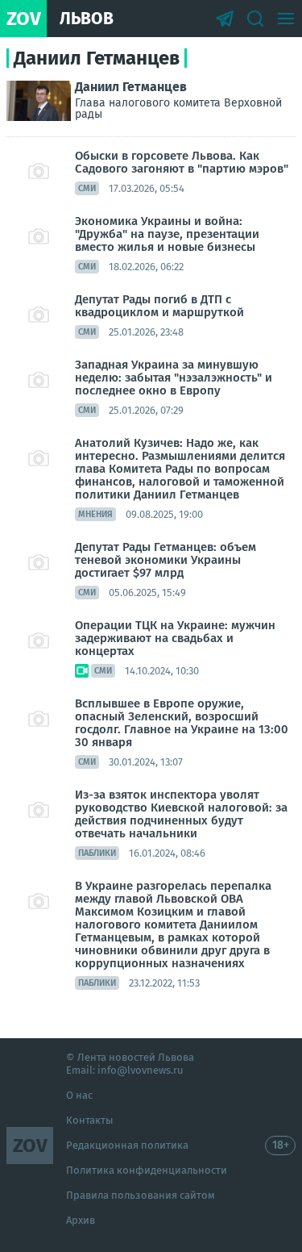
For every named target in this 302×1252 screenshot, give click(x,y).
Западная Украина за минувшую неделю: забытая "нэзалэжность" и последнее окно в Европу (173, 377)
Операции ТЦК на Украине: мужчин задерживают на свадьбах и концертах (175, 638)
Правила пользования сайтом (140, 1195)
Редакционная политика (127, 1145)
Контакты (90, 1120)
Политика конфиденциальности (146, 1170)
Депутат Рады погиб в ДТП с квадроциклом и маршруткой (159, 305)
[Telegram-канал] (224, 18)
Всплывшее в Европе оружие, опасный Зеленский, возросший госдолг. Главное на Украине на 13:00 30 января (181, 722)
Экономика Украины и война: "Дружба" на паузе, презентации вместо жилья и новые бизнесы (167, 234)
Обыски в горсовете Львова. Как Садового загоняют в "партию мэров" (181, 162)
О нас (79, 1095)
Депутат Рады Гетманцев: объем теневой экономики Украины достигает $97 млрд (165, 560)
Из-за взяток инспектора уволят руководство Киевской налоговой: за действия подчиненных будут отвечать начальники (181, 814)
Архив (80, 1220)
